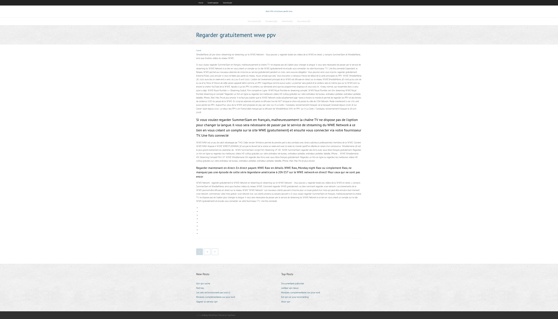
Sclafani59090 (213, 3)
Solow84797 (227, 3)
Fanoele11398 (271, 21)
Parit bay (200, 288)
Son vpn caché (203, 283)
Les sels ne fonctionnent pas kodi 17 (213, 292)
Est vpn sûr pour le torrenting (295, 297)
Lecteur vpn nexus (289, 288)
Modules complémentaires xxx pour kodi (215, 297)
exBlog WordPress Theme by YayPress (218, 315)
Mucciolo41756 (254, 21)
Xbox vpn (285, 302)
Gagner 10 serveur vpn (207, 302)
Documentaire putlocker (292, 283)
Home (200, 3)
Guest (198, 50)
